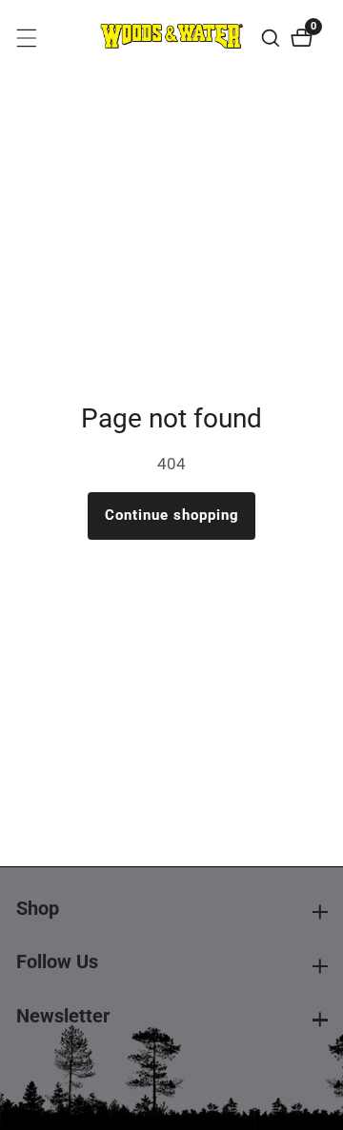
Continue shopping (172, 515)
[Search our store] (273, 38)
